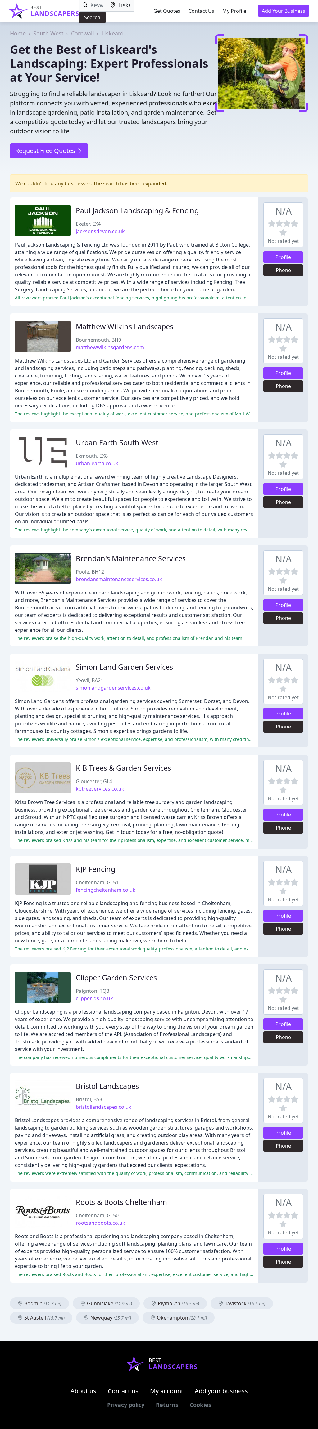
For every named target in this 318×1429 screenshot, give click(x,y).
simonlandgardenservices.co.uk (113, 687)
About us (83, 1391)
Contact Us (201, 10)
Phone (283, 270)
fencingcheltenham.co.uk (105, 889)
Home (18, 33)
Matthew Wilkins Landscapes (124, 326)
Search (92, 17)
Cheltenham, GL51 (97, 882)
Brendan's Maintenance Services (131, 558)
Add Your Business (283, 10)
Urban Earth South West (117, 442)
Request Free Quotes (46, 150)
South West (48, 33)
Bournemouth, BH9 (98, 339)
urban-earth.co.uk (97, 463)
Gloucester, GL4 (94, 781)
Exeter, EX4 (88, 223)
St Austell (44, 1317)
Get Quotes (166, 10)
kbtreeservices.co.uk (100, 788)
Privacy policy (125, 1404)
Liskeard (113, 33)
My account (166, 1391)
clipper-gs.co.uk (94, 998)
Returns (167, 1404)
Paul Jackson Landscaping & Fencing (137, 210)
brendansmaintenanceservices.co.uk (119, 579)
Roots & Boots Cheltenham (121, 1202)
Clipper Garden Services (116, 978)
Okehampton (181, 1317)
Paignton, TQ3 (92, 990)
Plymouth (178, 1303)
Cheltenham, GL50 (97, 1215)
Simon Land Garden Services (124, 667)
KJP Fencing (95, 869)
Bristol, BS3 (89, 1099)
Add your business (221, 1391)
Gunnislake (109, 1303)
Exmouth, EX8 (92, 455)
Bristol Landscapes (107, 1086)
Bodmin (42, 1303)
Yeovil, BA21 (89, 680)
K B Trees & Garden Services (123, 768)
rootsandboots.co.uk (100, 1222)
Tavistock (244, 1303)
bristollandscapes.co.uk (103, 1106)
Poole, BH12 (90, 571)
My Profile (234, 10)
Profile (283, 257)
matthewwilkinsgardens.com (110, 347)
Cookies (200, 1404)
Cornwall (82, 33)
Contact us (123, 1391)
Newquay (110, 1317)
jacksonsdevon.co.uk (100, 231)
